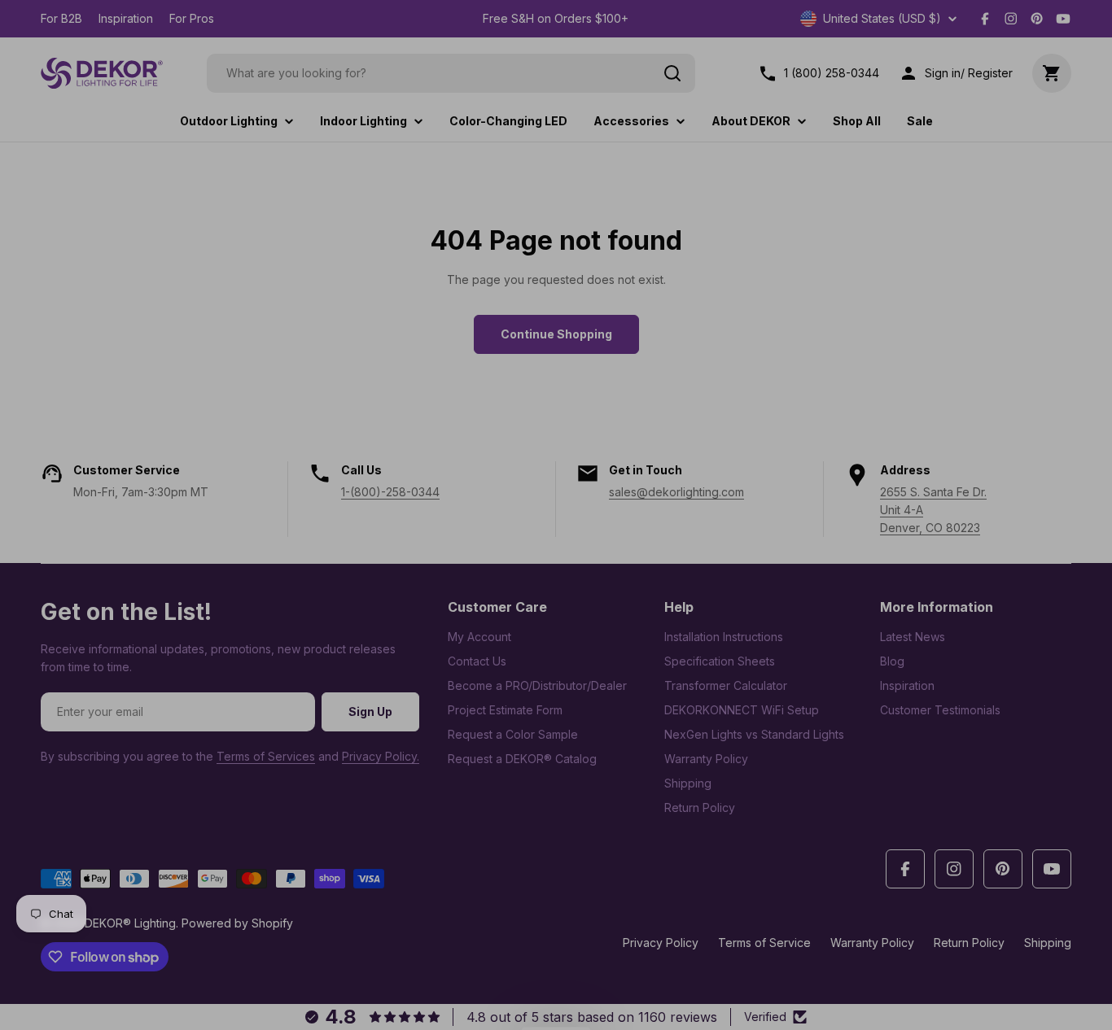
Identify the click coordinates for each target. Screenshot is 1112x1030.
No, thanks (661, 653)
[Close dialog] (852, 332)
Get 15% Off (662, 600)
